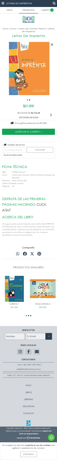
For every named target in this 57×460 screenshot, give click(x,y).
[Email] (37, 352)
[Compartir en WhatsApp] (17, 253)
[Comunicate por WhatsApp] (51, 437)
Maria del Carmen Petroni (32, 28)
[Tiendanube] (28, 439)
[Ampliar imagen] (52, 45)
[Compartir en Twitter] (32, 254)
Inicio (5, 28)
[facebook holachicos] (28, 352)
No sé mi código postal (13, 155)
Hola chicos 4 (42, 304)
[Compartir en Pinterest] (39, 254)
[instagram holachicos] (20, 352)
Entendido (28, 454)
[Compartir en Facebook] (25, 254)
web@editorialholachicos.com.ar (28, 369)
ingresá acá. (47, 431)
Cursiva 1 (14, 304)
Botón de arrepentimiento (28, 434)
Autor (13, 28)
